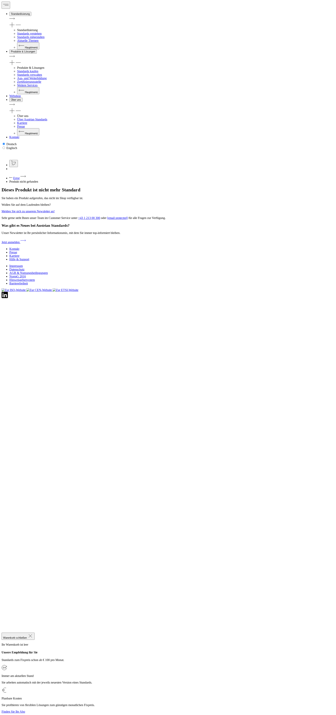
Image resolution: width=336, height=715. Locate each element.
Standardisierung (20, 13)
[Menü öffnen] (6, 5)
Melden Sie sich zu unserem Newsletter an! (28, 211)
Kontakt (14, 137)
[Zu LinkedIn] (5, 297)
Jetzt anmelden (11, 242)
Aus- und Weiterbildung (32, 78)
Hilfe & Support (19, 259)
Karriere (22, 123)
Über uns (16, 99)
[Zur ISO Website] (14, 290)
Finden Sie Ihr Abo (13, 711)
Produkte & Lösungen (23, 51)
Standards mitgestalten (31, 37)
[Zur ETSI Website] (65, 290)
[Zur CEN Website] (39, 290)
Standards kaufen (27, 71)
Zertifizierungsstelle (29, 81)
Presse (21, 126)
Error (16, 178)
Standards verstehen (29, 33)
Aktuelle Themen (27, 40)
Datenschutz (16, 269)
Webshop (15, 96)
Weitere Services (27, 85)
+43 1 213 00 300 (89, 218)
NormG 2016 (17, 276)
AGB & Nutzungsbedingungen (28, 273)
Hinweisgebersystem (22, 280)
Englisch (11, 148)
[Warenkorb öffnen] (13, 163)
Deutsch (11, 144)
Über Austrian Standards (32, 119)
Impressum (16, 266)
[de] (16, 155)
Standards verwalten (29, 74)
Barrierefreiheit (18, 283)
